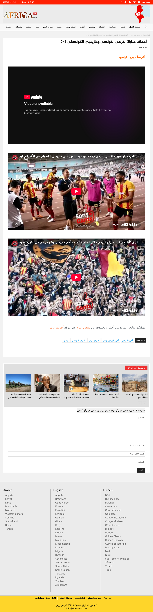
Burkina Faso (112, 499)
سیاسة (112, 27)
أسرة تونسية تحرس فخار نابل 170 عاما (106, 396)
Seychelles (61, 559)
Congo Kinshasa (114, 522)
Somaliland (11, 522)
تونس (122, 27)
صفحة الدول (134, 27)
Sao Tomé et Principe (117, 559)
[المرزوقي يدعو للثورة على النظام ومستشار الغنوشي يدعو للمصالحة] (47, 383)
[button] (146, 27)
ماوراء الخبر (48, 27)
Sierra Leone (62, 563)
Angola (59, 495)
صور (37, 27)
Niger (108, 555)
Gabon (109, 533)
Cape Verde (62, 503)
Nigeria (59, 551)
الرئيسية (146, 35)
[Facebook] (121, 2)
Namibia (60, 548)
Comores (110, 514)
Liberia (59, 533)
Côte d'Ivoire (112, 525)
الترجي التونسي (78, 340)
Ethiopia (60, 514)
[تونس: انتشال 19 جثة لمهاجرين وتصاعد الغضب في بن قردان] (76, 383)
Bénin (108, 495)
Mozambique (62, 544)
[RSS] (130, 2)
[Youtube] (139, 2)
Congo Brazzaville (115, 518)
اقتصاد (102, 27)
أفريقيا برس (56, 327)
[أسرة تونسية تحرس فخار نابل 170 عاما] (105, 383)
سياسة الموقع (94, 598)
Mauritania (11, 507)
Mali (107, 551)
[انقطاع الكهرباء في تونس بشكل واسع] (134, 383)
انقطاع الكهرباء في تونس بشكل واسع (136, 396)
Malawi (59, 536)
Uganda (59, 578)
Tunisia (9, 529)
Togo (108, 570)
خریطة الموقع (65, 598)
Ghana (58, 522)
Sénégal (109, 563)
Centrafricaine (113, 510)
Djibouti (109, 529)
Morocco (10, 510)
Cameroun (111, 507)
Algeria (9, 495)
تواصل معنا (80, 598)
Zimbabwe (61, 585)
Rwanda (59, 555)
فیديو (28, 27)
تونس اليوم (83, 327)
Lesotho (59, 529)
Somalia (9, 518)
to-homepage (135, 35)
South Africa (62, 566)
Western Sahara (14, 514)
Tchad (108, 566)
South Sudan (62, 570)
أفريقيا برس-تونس (111, 340)
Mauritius (60, 540)
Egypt (8, 499)
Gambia (59, 518)
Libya (8, 503)
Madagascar (112, 548)
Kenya (58, 525)
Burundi (109, 503)
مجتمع (92, 27)
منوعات (18, 27)
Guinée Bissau (113, 536)
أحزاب (82, 27)
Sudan (8, 525)
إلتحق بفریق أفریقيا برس (45, 598)
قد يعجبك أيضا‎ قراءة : (136, 368)
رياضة (59, 27)
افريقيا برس (94, 340)
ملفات (8, 27)
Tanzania (60, 574)
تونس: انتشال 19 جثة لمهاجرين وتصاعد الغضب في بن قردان (77, 397)
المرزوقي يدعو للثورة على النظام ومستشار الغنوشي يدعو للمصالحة (49, 397)
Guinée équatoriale (115, 544)
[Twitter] (134, 2)
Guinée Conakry (114, 540)
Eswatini (60, 510)
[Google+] (125, 2)
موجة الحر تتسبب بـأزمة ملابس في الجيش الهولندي (19, 396)
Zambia (59, 581)
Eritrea (59, 507)
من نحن (107, 598)
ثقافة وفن (71, 27)
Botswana (60, 499)
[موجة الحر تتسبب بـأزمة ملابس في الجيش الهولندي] (18, 383)
